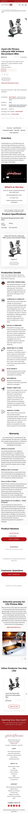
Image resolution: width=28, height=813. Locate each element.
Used (3, 70)
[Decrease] (2, 74)
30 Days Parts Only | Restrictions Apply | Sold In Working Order (18, 105)
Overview (9, 128)
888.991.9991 (4, 1)
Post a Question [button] (14, 574)
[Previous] (22, 658)
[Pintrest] (19, 806)
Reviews (23, 130)
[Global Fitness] (6, 5)
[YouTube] (17, 806)
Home (2, 9)
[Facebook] (9, 806)
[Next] (25, 658)
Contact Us (21, 1)
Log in (25, 1)
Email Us (11, 109)
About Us (16, 1)
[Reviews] (20, 57)
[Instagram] (14, 806)
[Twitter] (11, 806)
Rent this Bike (19, 111)
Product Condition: (6, 67)
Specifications (17, 128)
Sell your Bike (15, 114)
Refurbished (11, 70)
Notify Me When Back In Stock (10, 83)
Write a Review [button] (14, 539)
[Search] (19, 4)
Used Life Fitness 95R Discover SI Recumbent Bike (12, 695)
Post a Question (14, 132)
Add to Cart (14, 706)
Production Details (8, 130)
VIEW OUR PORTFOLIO (13, 627)
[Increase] (7, 74)
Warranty (16, 130)
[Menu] (25, 4)
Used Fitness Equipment (10, 9)
